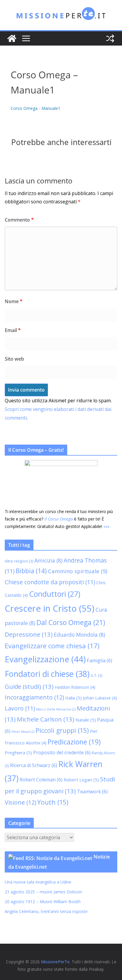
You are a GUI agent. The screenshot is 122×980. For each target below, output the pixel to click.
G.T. (96, 675)
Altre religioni (19, 561)
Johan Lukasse (100, 698)
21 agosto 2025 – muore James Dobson (43, 892)
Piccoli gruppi (62, 730)
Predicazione (74, 742)
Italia (73, 698)
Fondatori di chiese (47, 673)
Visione (20, 802)
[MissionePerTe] (12, 38)
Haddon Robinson (75, 687)
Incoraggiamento (34, 697)
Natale (86, 720)
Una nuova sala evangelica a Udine (39, 882)
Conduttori (54, 594)
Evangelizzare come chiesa (52, 645)
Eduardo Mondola (79, 634)
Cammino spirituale (77, 571)
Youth (52, 802)
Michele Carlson (45, 719)
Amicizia (48, 560)
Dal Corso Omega (70, 622)
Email (13, 330)
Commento (19, 219)
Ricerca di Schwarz (33, 765)
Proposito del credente (62, 752)
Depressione (29, 634)
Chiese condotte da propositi (50, 582)
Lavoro (20, 708)
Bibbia (31, 571)
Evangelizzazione (45, 659)
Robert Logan (81, 780)
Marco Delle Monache (56, 709)
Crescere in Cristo (49, 608)
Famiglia (99, 660)
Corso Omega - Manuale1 (35, 108)
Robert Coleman (41, 779)
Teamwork (92, 791)
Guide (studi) (29, 686)
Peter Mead (23, 732)
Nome (14, 301)
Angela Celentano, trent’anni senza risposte (46, 911)
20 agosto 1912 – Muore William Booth (43, 901)
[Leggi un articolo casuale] (110, 38)
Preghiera (18, 752)
